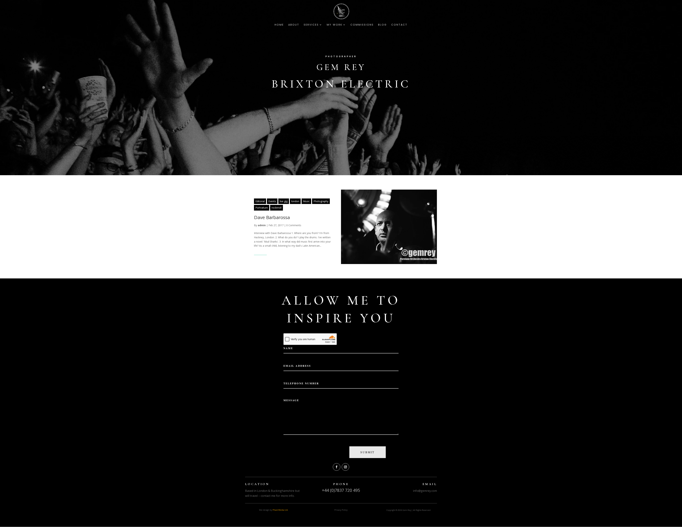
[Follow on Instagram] (345, 467)
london (295, 201)
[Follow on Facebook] (336, 467)
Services (311, 24)
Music (306, 201)
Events (272, 201)
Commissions (362, 24)
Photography (320, 201)
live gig (284, 201)
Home (279, 24)
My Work (334, 24)
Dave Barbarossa (272, 217)
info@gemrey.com (425, 491)
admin (262, 225)
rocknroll (277, 207)
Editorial (260, 201)
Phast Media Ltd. (280, 510)
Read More (260, 252)
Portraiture (261, 207)
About (293, 24)
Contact (399, 24)
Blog (382, 24)
